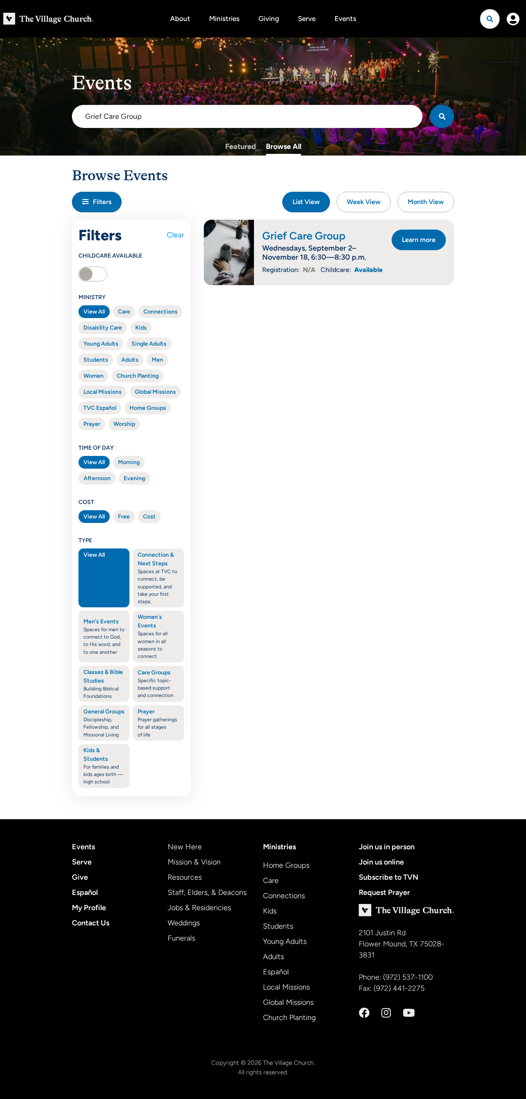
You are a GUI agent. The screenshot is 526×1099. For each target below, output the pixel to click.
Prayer (91, 424)
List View (306, 202)
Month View (426, 202)
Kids (141, 327)
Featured (240, 146)
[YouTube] (409, 1013)
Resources (185, 877)
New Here (185, 846)
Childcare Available (110, 255)
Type (85, 540)
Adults (129, 359)
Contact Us (90, 922)
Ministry (92, 297)
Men (157, 359)
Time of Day (96, 447)
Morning (129, 462)
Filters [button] (102, 202)
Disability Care (102, 327)
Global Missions (155, 391)
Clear (175, 234)
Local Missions (102, 391)
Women (93, 375)
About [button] (180, 18)
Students (95, 359)
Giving (268, 18)
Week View (364, 202)
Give (80, 877)
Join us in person (387, 846)
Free (124, 516)
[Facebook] (364, 1013)
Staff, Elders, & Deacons (207, 892)
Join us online (381, 862)
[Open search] (490, 19)
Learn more (419, 240)
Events (345, 18)
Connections (160, 311)
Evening (134, 478)
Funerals (181, 938)
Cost (86, 502)
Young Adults (100, 343)
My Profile (89, 907)
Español (85, 892)
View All (94, 311)
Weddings (184, 922)
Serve (307, 18)
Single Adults (149, 343)
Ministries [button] (224, 18)
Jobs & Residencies (199, 907)
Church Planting (138, 375)
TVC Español (99, 407)
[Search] (442, 116)
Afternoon (97, 478)
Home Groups (147, 407)
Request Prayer (384, 892)
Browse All (283, 146)
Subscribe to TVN (388, 877)
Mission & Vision (194, 862)
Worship (124, 424)
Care (124, 311)
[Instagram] (386, 1013)
